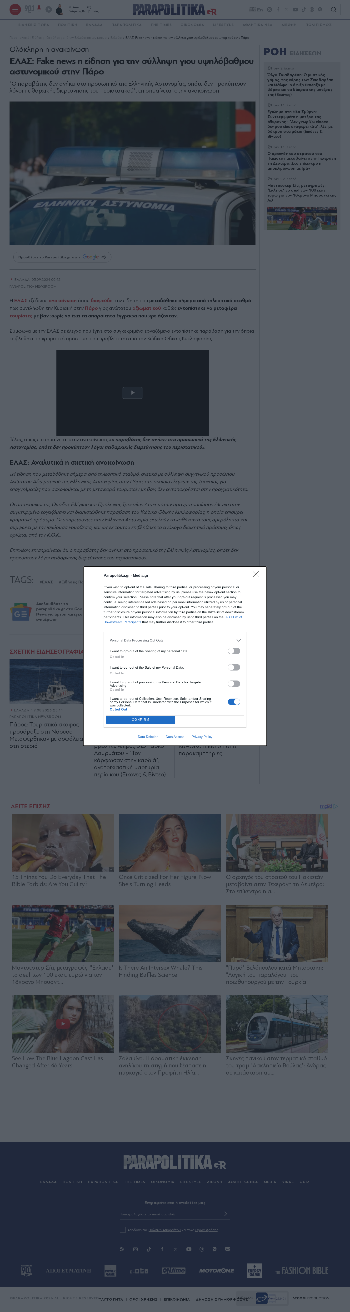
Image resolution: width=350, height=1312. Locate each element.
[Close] (257, 575)
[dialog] (175, 656)
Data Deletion (148, 737)
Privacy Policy (202, 737)
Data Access (175, 737)
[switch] (234, 651)
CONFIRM (141, 719)
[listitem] (175, 640)
